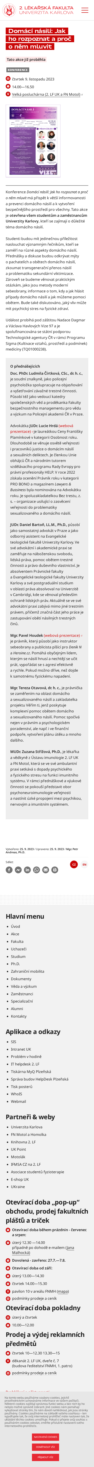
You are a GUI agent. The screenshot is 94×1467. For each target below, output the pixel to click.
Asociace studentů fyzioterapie (37, 1171)
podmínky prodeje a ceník (34, 1298)
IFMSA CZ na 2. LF (26, 1164)
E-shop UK (20, 1179)
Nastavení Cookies (45, 1437)
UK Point (18, 1149)
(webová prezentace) (62, 635)
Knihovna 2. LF (23, 1142)
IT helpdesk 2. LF (25, 1064)
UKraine (18, 1186)
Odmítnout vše (45, 1447)
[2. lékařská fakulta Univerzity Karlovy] (9, 10)
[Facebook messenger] (18, 869)
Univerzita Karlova (26, 1126)
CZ (74, 864)
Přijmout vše (45, 1457)
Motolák (18, 1156)
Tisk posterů (21, 1086)
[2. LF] (46, 10)
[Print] (54, 869)
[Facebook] (9, 869)
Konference (18, 70)
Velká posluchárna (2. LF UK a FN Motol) (46, 94)
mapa (63, 1291)
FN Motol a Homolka (28, 1134)
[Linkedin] (27, 869)
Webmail (18, 1101)
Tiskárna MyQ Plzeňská (31, 1071)
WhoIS (16, 1093)
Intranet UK (21, 1049)
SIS (13, 1041)
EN (84, 864)
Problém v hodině (26, 1056)
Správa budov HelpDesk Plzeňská (39, 1079)
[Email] (45, 869)
